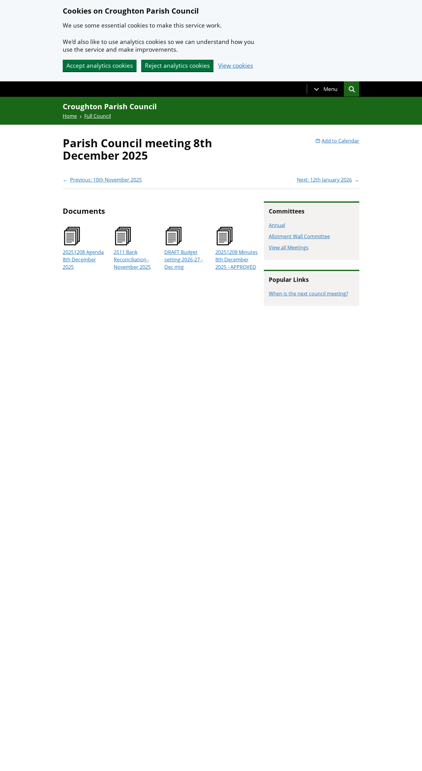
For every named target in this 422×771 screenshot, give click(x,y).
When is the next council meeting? (308, 293)
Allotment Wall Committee (299, 236)
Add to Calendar (340, 140)
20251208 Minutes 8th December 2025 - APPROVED (236, 259)
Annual (277, 225)
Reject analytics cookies (177, 66)
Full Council (97, 116)
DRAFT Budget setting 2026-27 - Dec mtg (183, 259)
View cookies (235, 66)
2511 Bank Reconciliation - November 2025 (132, 259)
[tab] (325, 89)
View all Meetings (289, 247)
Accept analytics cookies (99, 66)
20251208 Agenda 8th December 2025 (83, 259)
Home (70, 116)
